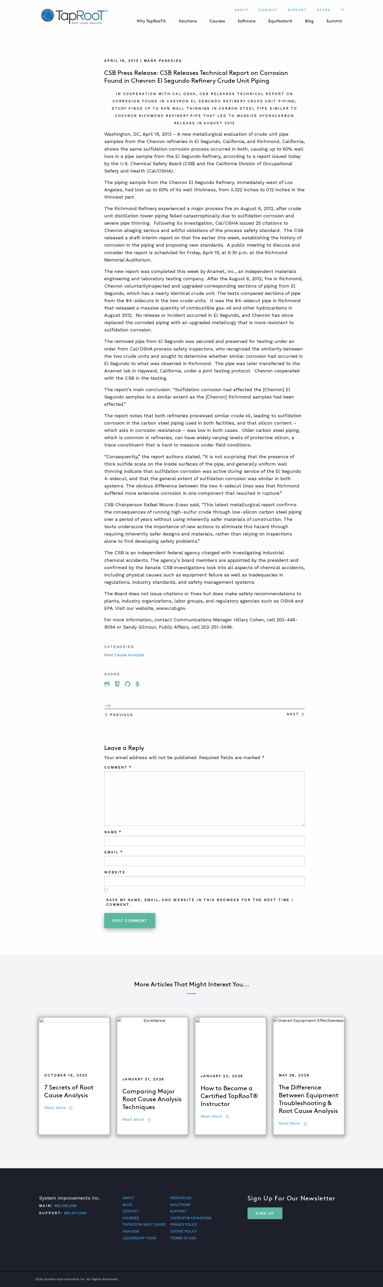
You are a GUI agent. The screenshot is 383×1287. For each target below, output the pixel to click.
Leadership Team (139, 1238)
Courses (217, 21)
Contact (268, 10)
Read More (58, 1107)
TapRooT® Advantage (191, 1218)
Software (247, 21)
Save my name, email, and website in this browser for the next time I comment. (199, 902)
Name (113, 832)
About (242, 10)
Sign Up (265, 1213)
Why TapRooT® (151, 21)
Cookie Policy (183, 1231)
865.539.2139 (65, 1206)
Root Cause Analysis (124, 654)
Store (324, 10)
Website (115, 872)
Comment (118, 767)
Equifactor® (280, 21)
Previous (121, 715)
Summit (334, 21)
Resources (180, 1198)
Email (113, 852)
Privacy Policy (183, 1224)
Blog (309, 21)
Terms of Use (183, 1238)
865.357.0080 (75, 1213)
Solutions (188, 21)
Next (293, 714)
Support (297, 10)
